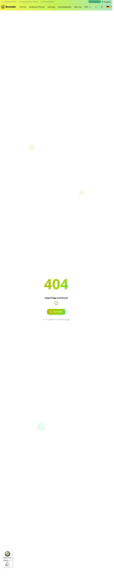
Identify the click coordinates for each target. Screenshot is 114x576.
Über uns (78, 7)
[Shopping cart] (102, 7)
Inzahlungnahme (64, 7)
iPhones (23, 7)
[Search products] (90, 7)
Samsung (51, 7)
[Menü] (11, 551)
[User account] (96, 7)
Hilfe (86, 7)
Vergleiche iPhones (37, 7)
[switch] (7, 565)
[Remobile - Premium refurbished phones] (8, 7)
